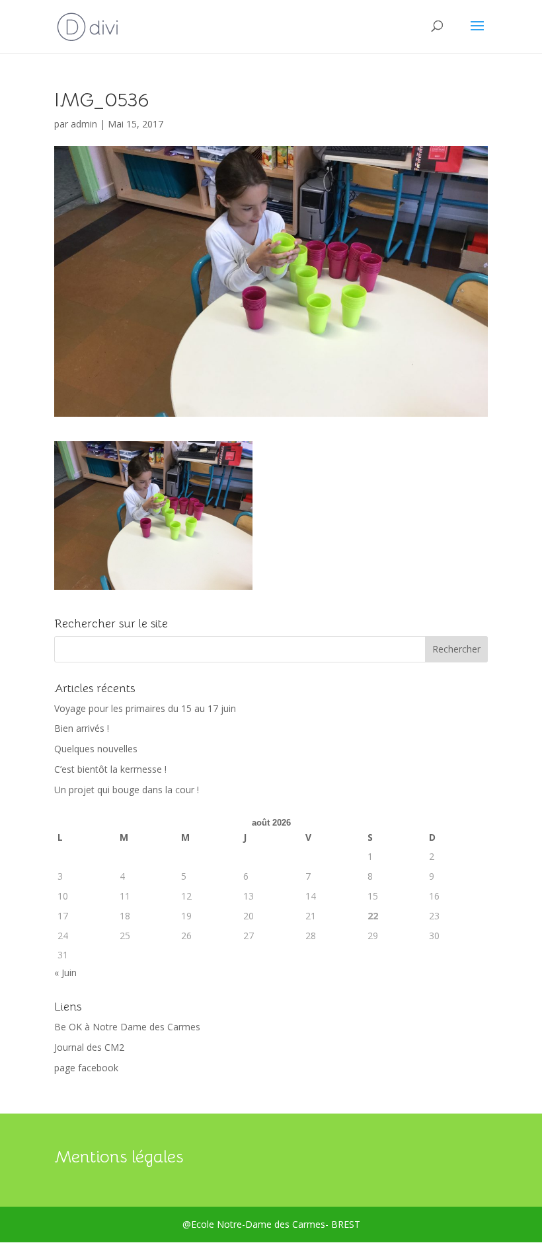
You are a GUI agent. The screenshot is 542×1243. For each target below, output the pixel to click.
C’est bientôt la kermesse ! (110, 769)
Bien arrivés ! (81, 728)
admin (84, 124)
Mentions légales (118, 1157)
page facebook (86, 1067)
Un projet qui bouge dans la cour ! (126, 789)
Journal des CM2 (89, 1047)
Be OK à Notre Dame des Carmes (127, 1026)
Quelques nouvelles (95, 748)
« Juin (65, 972)
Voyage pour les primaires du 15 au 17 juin (145, 708)
